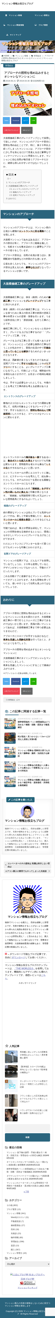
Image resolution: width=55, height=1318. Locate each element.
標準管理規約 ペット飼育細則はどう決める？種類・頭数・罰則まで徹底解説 (34, 724)
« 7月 (26, 1191)
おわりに (12, 198)
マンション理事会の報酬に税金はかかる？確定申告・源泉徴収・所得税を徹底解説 (33, 782)
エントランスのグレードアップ (25, 189)
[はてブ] (25, 120)
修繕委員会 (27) (18, 1225)
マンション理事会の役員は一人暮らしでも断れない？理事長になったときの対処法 (33, 768)
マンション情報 (14, 15)
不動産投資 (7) (17, 1221)
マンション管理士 (41, 15)
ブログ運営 (42, 25)
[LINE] (33, 120)
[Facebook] (16, 120)
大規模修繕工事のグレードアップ (23, 186)
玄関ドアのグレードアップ (24, 195)
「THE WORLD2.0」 (24, 968)
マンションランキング (27, 1288)
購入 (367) (15, 1249)
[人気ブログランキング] (11, 130)
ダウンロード (18, 957)
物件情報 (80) (17, 1237)
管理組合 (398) (17, 1241)
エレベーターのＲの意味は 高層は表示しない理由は (29, 865)
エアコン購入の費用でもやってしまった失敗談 (26, 871)
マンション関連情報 (15, 25)
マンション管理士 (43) (17, 1253)
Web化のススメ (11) (20, 1217)
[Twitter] (6, 120)
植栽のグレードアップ (22, 192)
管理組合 (11, 700)
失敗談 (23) (16, 1233)
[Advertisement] (27, 1013)
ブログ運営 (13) (14, 1209)
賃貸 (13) (15, 1245)
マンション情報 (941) (16, 1213)
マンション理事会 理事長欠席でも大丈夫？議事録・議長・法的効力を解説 (34, 753)
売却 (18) (15, 1229)
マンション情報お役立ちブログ (17, 3)
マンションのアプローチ (19, 182)
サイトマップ (14, 35)
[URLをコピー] (27, 130)
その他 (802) (12, 1205)
